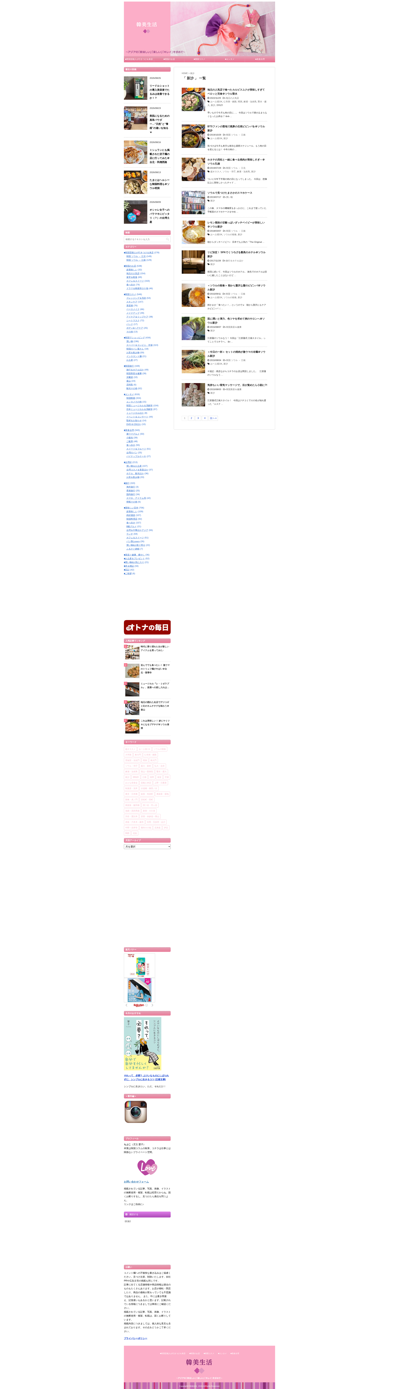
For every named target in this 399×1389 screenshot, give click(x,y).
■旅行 (127, 483)
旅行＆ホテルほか (234, 260)
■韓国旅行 (129, 366)
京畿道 (129, 377)
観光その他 (131, 388)
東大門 (138, 754)
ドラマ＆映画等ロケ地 (137, 288)
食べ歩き (130, 284)
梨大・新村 (146, 766)
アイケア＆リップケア (137, 316)
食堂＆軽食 (131, 277)
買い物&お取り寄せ (135, 545)
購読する (133, 1214)
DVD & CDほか (133, 424)
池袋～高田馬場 (132, 810)
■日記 (127, 569)
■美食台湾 (260, 59)
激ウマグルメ (132, 434)
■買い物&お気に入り (134, 562)
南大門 (153, 760)
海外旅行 (130, 487)
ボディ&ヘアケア (134, 328)
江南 (144, 777)
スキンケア (131, 302)
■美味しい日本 (131, 507)
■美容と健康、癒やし (134, 555)
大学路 (128, 754)
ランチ (129, 534)
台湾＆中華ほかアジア (137, 530)
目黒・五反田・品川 (156, 822)
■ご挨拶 (128, 573)
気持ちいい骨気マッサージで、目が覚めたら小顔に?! (237, 385)
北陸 (135, 833)
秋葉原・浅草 (131, 788)
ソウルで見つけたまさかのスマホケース (229, 192)
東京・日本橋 (131, 794)
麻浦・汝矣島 (250, 101)
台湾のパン (131, 452)
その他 (129, 331)
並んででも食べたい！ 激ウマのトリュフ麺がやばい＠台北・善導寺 (155, 669)
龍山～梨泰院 (147, 771)
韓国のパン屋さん (135, 349)
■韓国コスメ (199, 59)
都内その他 (146, 827)
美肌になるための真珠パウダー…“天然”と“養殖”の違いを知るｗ (160, 124)
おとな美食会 (131, 782)
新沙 (213, 105)
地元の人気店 (232, 98)
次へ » (213, 418)
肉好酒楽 (130, 515)
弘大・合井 (159, 766)
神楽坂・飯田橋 (132, 805)
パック (129, 324)
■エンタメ (229, 59)
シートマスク (132, 320)
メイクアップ (132, 313)
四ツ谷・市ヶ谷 (150, 805)
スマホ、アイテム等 (136, 498)
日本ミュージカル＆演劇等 (139, 409)
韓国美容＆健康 (233, 327)
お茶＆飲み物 (132, 352)
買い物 (229, 197)
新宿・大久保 (149, 810)
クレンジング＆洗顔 (136, 298)
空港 (167, 777)
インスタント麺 (134, 356)
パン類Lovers (133, 541)
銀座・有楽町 (147, 794)
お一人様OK (216, 101)
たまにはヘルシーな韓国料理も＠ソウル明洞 (160, 184)
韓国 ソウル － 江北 (235, 168)
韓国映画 (130, 398)
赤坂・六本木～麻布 (134, 822)
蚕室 (159, 777)
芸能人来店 (146, 782)
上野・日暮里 (160, 782)
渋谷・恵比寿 (131, 816)
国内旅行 (130, 494)
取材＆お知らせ (134, 420)
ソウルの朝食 (230, 234)
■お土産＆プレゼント (134, 558)
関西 (127, 833)
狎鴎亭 (219, 105)
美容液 (129, 305)
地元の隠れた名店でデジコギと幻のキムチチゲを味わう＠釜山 (155, 706)
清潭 (152, 777)
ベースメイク (132, 309)
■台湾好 (128, 462)
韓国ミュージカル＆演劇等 (139, 405)
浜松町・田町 (147, 799)
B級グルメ (131, 526)
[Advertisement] (147, 597)
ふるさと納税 (132, 549)
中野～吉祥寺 (131, 827)
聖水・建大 (161, 771)
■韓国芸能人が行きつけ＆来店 (139, 59)
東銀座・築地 (162, 794)
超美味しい (131, 269)
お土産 (129, 360)
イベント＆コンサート (137, 416)
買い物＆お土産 (134, 466)
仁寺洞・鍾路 (230, 101)
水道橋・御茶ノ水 (149, 788)
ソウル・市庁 (229, 171)
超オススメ (215, 171)
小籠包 (129, 437)
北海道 (157, 827)
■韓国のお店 (169, 59)
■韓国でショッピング (134, 337)
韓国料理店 (131, 519)
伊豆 (166, 827)
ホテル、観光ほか (135, 473)
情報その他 (131, 502)
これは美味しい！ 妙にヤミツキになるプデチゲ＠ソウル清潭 (155, 724)
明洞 (240, 101)
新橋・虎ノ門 (131, 799)
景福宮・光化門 (132, 760)
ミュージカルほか (135, 413)
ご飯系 (129, 441)
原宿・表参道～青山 (150, 816)
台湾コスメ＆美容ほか (137, 469)
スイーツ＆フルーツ (136, 449)
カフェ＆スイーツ (135, 281)
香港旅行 (130, 490)
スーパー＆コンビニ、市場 (139, 345)
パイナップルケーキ (136, 456)
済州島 (129, 384)
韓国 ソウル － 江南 (235, 135)
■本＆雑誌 (129, 566)
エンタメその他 (134, 402)
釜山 (128, 381)
